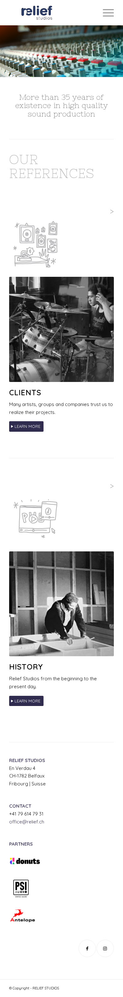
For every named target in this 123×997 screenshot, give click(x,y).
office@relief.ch (26, 822)
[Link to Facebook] (87, 948)
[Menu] (105, 12)
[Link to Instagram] (105, 948)
